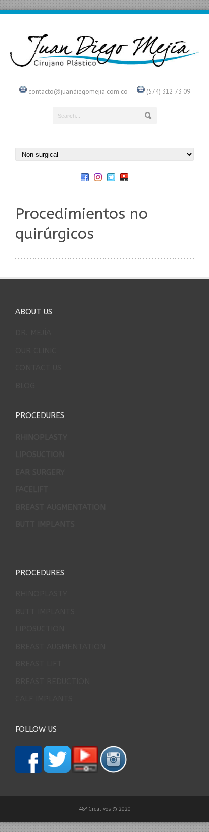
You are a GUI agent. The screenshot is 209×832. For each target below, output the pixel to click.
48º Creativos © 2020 (105, 808)
